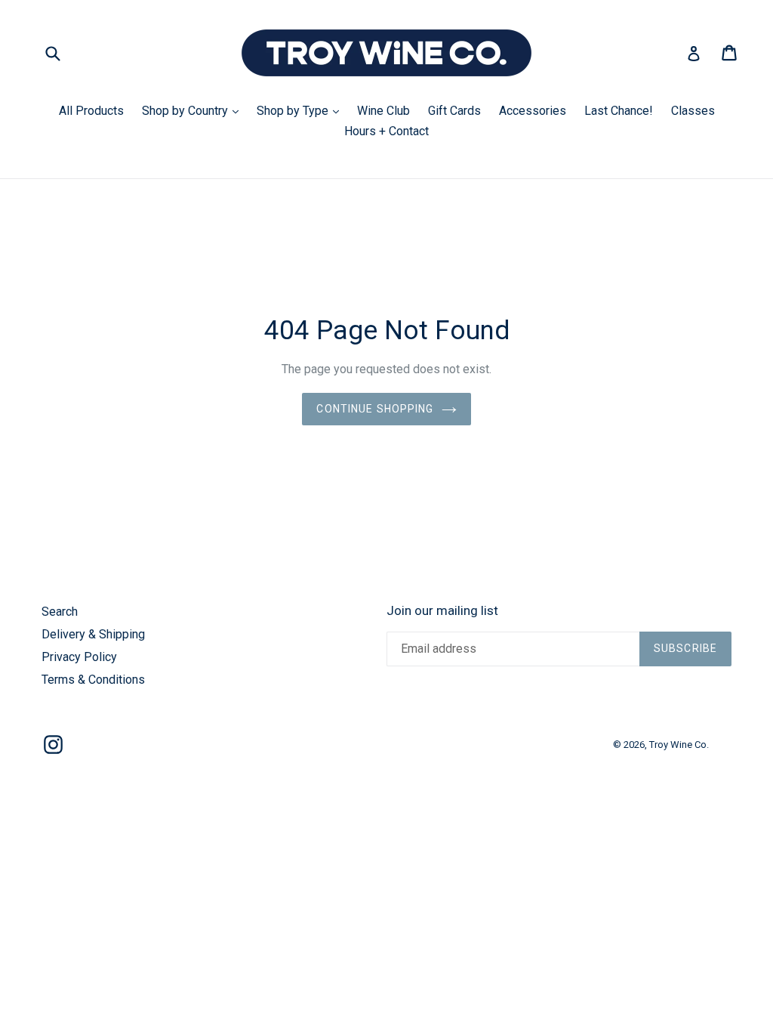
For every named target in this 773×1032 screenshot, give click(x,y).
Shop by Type (301, 110)
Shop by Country (194, 110)
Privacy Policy (79, 657)
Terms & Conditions (93, 679)
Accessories (532, 111)
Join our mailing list (442, 610)
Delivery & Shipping (93, 634)
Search (60, 611)
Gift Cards (454, 111)
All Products (91, 111)
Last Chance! (618, 111)
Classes (693, 111)
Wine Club (383, 111)
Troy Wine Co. (679, 744)
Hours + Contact (386, 131)
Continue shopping (374, 409)
